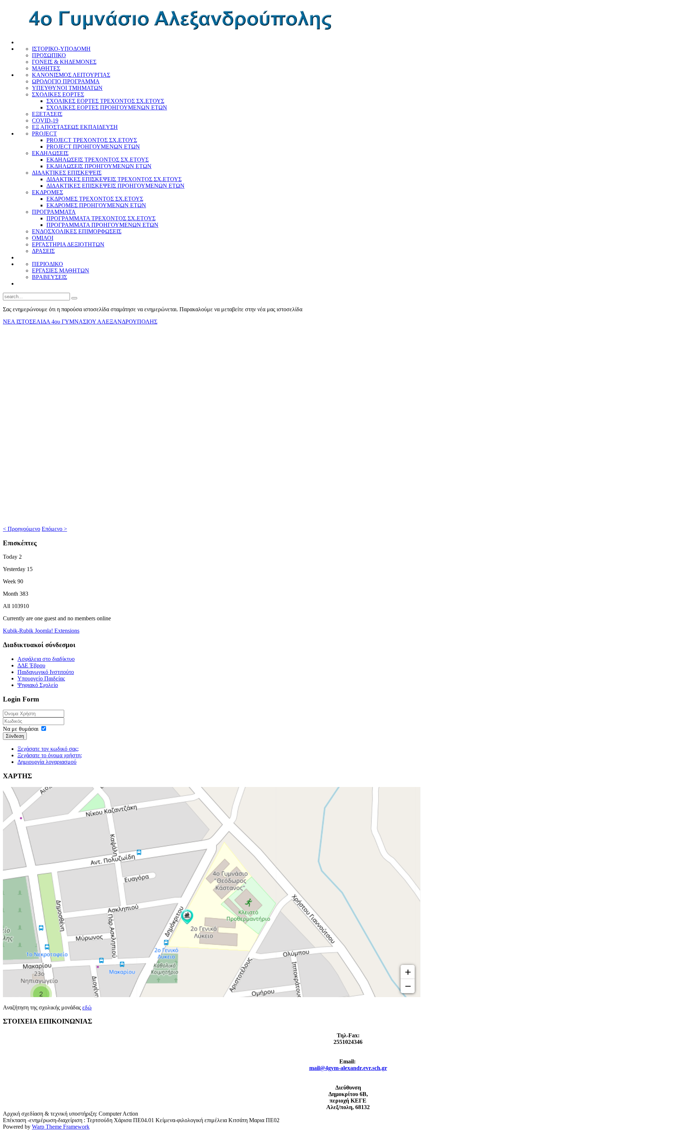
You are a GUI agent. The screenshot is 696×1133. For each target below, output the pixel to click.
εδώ (87, 1007)
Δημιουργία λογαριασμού (46, 762)
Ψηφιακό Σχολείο (37, 685)
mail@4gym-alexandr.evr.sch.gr (348, 1068)
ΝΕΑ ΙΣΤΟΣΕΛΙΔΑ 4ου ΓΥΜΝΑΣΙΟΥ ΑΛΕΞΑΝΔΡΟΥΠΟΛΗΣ (80, 321)
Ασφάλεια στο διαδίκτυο (46, 659)
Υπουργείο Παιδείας (41, 678)
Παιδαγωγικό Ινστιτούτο (45, 672)
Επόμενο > (54, 529)
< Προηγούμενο (21, 529)
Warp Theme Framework (61, 1127)
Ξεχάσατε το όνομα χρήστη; (49, 755)
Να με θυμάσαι (20, 729)
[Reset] (74, 298)
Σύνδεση (15, 736)
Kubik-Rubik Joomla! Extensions (41, 631)
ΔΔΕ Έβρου (31, 665)
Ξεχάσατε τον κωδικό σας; (48, 749)
